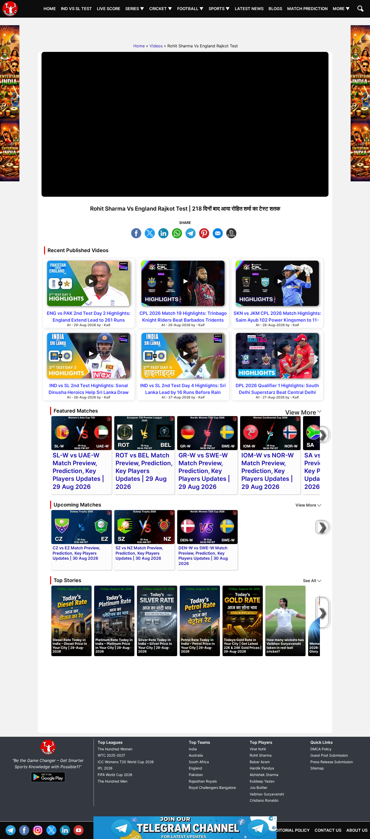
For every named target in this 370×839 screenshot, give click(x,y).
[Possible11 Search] (361, 9)
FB (137, 232)
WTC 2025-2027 (111, 755)
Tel (12, 829)
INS (39, 829)
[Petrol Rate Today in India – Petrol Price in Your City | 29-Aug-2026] (200, 621)
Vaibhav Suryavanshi (267, 794)
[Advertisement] (185, 29)
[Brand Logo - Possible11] (48, 753)
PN (205, 232)
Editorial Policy (291, 830)
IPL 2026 (105, 768)
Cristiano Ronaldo (264, 800)
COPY (232, 232)
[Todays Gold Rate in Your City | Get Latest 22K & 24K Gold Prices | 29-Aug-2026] (243, 621)
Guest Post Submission (329, 755)
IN (66, 829)
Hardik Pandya (262, 768)
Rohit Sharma (261, 755)
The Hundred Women (115, 749)
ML (219, 232)
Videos (156, 45)
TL (192, 232)
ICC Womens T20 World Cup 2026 (126, 762)
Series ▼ (134, 8)
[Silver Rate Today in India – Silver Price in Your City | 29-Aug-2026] (157, 621)
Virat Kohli (258, 749)
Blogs (275, 8)
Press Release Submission (331, 762)
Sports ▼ (219, 8)
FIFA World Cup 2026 (115, 775)
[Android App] (48, 782)
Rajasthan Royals (203, 781)
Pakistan (196, 775)
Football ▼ (190, 8)
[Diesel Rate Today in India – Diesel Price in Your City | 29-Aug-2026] (71, 621)
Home (50, 8)
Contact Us (328, 830)
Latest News (249, 8)
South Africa (199, 762)
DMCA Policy (320, 749)
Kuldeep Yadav (262, 781)
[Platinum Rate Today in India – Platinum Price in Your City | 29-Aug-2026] (114, 621)
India (193, 749)
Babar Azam (260, 762)
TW (151, 232)
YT (79, 829)
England (195, 768)
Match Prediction (307, 8)
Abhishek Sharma (264, 775)
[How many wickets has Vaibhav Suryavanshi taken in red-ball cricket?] (285, 621)
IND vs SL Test (76, 8)
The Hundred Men (112, 781)
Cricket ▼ (160, 8)
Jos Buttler (258, 787)
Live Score (108, 8)
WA (178, 232)
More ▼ (341, 8)
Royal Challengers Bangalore (212, 787)
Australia (196, 755)
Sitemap (317, 768)
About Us (356, 830)
